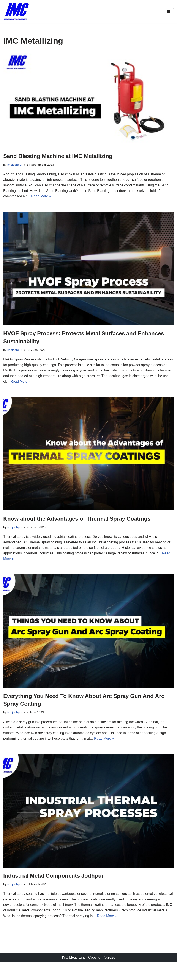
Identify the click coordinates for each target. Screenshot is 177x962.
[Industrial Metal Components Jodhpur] (88, 811)
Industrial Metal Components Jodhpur (53, 875)
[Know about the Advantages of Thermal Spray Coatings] (88, 453)
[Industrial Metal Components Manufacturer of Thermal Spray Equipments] (16, 11)
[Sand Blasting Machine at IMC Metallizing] (88, 100)
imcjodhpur (14, 164)
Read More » (41, 196)
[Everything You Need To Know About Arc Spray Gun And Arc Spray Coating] (88, 631)
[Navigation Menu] (169, 11)
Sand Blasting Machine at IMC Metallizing (57, 156)
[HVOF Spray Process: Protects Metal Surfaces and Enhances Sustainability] (88, 268)
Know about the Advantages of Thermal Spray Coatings (76, 518)
